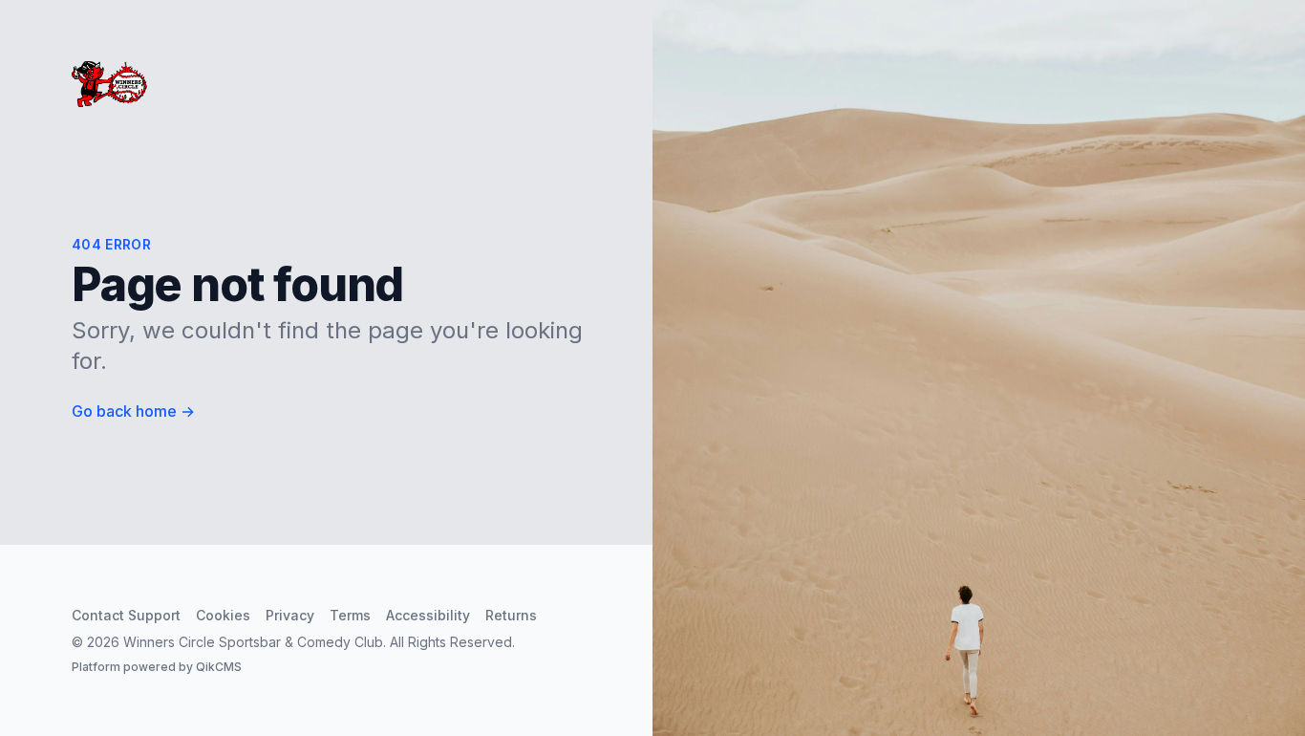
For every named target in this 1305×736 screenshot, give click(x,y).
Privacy (290, 615)
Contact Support (126, 615)
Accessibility (428, 615)
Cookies (223, 615)
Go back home (133, 411)
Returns (511, 615)
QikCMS (219, 667)
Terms (350, 615)
